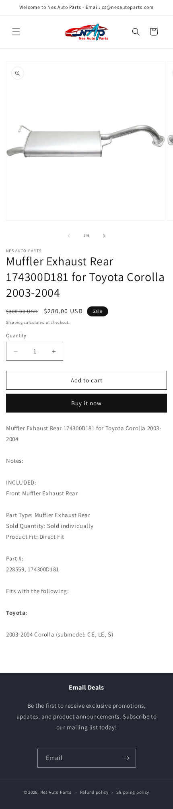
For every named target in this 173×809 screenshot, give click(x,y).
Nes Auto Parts (56, 792)
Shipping (14, 322)
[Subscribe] (127, 758)
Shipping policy (133, 792)
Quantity (16, 335)
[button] (16, 32)
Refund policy (94, 792)
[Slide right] (104, 235)
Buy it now (86, 403)
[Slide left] (69, 235)
